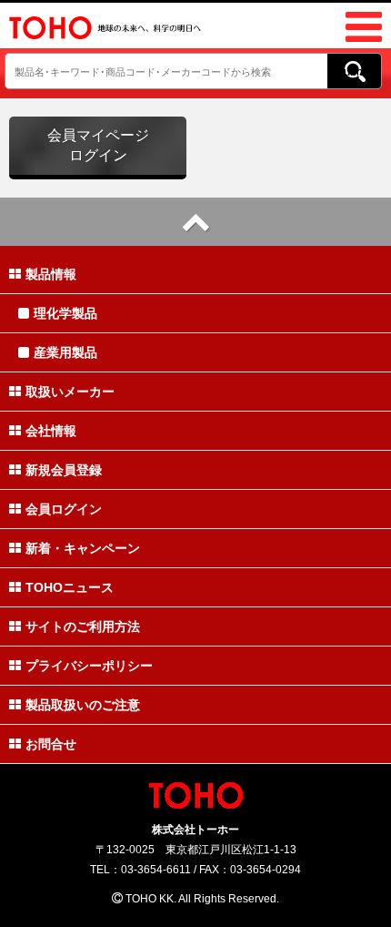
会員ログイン (63, 509)
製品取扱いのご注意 (82, 705)
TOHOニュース (69, 587)
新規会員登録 (63, 470)
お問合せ (50, 744)
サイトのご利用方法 (82, 626)
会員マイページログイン (98, 145)
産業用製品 (65, 352)
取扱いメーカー (70, 391)
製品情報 (50, 274)
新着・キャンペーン (82, 548)
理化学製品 (65, 313)
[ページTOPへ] (195, 222)
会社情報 (50, 430)
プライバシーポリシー (89, 665)
